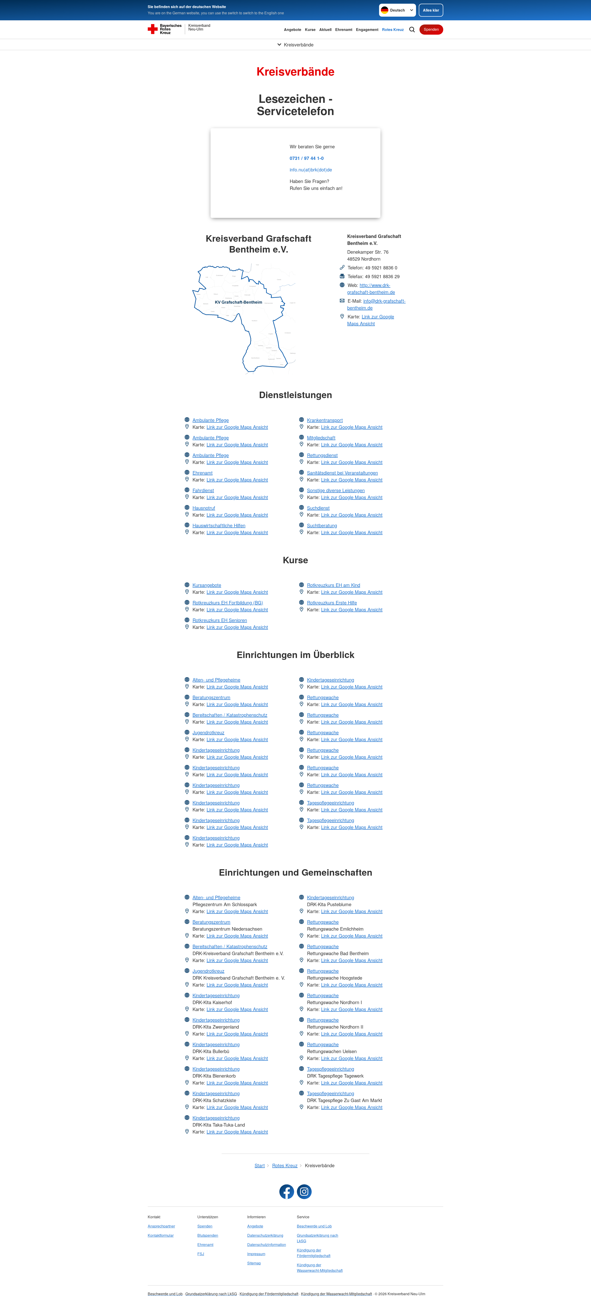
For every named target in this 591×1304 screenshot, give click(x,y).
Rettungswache (323, 697)
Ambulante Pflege (211, 420)
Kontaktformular (161, 1235)
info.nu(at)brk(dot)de (311, 169)
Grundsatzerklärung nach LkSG (317, 1238)
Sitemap (254, 1263)
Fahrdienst (203, 490)
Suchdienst (318, 507)
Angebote (292, 29)
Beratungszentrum (211, 697)
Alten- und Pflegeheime (216, 679)
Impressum (256, 1253)
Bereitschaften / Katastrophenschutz (230, 714)
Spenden (431, 29)
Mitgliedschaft (321, 437)
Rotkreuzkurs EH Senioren (220, 620)
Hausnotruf (204, 507)
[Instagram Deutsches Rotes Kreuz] (304, 1191)
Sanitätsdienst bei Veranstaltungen (342, 472)
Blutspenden (207, 1235)
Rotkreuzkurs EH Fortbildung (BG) (228, 602)
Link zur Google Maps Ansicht (370, 320)
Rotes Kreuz (393, 29)
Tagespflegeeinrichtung (330, 802)
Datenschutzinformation (266, 1244)
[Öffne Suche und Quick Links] (412, 29)
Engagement (367, 29)
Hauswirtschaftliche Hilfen (219, 525)
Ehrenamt (343, 29)
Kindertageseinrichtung (216, 749)
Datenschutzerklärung (265, 1235)
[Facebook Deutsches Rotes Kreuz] (286, 1191)
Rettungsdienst (322, 455)
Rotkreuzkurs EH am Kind (333, 585)
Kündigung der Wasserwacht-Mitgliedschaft (320, 1267)
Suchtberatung (322, 525)
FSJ (200, 1253)
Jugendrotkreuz (208, 732)
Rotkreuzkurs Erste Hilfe (332, 602)
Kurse (310, 29)
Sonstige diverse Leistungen (336, 490)
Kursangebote (207, 585)
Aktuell (325, 29)
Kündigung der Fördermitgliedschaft (313, 1252)
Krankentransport (325, 420)
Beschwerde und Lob (314, 1226)
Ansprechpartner (161, 1226)
